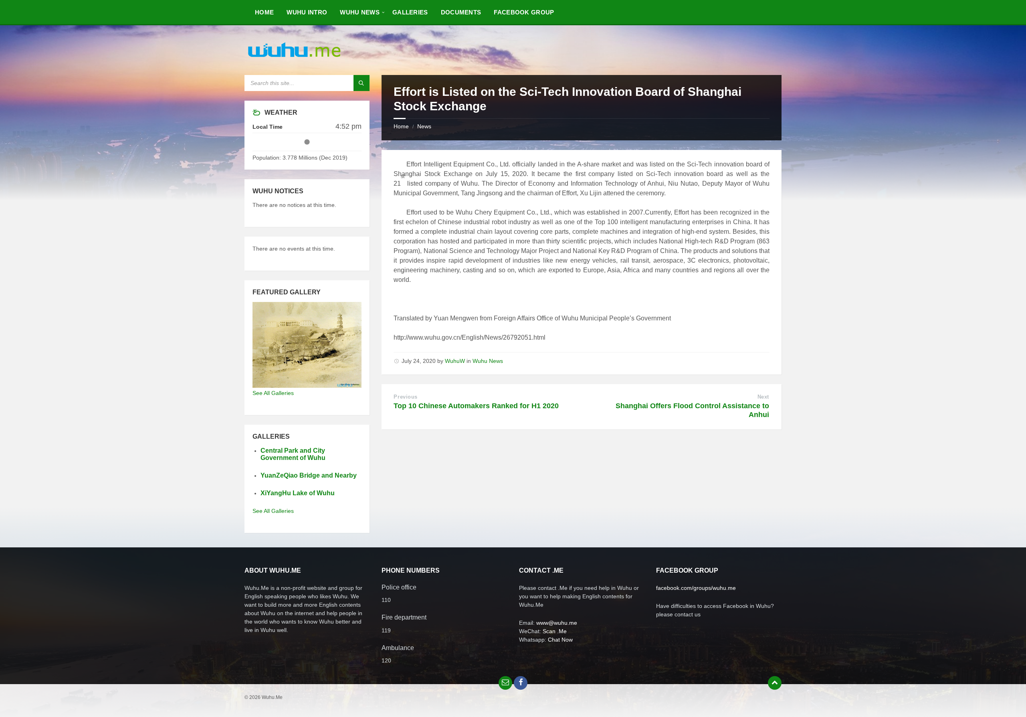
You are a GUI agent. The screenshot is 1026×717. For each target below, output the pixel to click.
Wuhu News (488, 361)
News (424, 126)
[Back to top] (775, 683)
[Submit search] (361, 83)
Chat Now (560, 639)
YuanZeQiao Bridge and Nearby (309, 475)
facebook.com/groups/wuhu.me (696, 588)
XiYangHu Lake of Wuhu (298, 493)
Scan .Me (555, 631)
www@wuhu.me (556, 623)
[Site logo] (294, 59)
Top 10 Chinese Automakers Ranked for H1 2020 (476, 406)
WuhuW (455, 361)
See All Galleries (273, 393)
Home (401, 126)
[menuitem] (264, 12)
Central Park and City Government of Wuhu (293, 454)
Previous (405, 397)
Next (763, 397)
